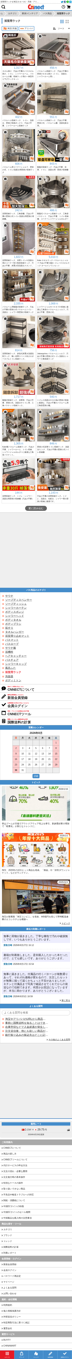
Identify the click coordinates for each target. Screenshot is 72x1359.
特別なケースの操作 (13, 1183)
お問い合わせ (9, 1293)
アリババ (28, 28)
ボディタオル (13, 619)
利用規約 (7, 1305)
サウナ (9, 595)
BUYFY (7, 1340)
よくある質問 (9, 1287)
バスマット (12, 639)
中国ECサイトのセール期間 (16, 1212)
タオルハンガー (14, 631)
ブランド (7, 1235)
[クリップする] (5, 36)
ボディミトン (13, 680)
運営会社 (7, 1328)
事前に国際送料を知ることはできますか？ (26, 1023)
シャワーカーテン (16, 607)
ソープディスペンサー (18, 599)
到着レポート (9, 1253)
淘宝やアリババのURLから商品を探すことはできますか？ (26, 1018)
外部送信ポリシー (12, 1316)
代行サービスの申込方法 (15, 1165)
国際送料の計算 (11, 1247)
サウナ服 (10, 647)
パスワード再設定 (12, 1276)
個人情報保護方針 (12, 1311)
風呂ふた (10, 667)
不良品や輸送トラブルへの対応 (18, 1194)
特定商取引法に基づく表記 (16, 1322)
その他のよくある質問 (59, 1039)
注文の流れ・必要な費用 (15, 1171)
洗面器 (9, 676)
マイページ (8, 1282)
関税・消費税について (14, 1200)
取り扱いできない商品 (14, 1188)
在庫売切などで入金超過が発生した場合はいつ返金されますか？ (26, 1027)
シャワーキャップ (16, 663)
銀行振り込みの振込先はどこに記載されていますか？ (26, 1035)
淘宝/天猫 (12, 28)
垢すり (9, 627)
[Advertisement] (36, 550)
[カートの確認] (69, 7)
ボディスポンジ (14, 611)
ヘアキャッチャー (16, 655)
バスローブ (12, 643)
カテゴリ (7, 1229)
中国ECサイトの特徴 (13, 1206)
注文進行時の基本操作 (14, 1177)
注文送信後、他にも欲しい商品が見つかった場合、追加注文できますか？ (26, 1031)
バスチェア (12, 659)
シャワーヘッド (14, 615)
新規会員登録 (9, 1264)
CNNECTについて (12, 1148)
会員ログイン (9, 1270)
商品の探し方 (9, 1153)
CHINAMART (9, 1345)
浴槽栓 (9, 651)
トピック (65, 923)
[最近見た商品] (63, 7)
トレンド (7, 1241)
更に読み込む (36, 508)
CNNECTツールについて (15, 1159)
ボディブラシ (13, 623)
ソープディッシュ (16, 603)
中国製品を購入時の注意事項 (17, 1218)
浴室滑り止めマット (17, 635)
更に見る (65, 1000)
